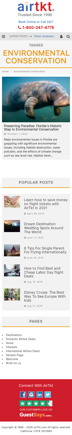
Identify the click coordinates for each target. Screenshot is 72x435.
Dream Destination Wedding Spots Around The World (43, 228)
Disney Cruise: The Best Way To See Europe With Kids (45, 296)
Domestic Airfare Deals (21, 339)
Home (5, 71)
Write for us (13, 363)
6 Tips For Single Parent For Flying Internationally (45, 250)
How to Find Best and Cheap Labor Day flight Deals (43, 272)
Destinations (14, 335)
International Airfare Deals (23, 351)
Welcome (12, 359)
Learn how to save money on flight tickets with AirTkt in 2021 (46, 204)
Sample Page (14, 355)
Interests (11, 347)
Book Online (27, 22)
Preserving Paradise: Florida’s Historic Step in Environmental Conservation (33, 127)
